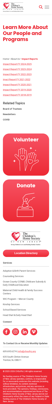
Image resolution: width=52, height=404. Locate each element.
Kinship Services (11, 304)
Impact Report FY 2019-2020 (17, 89)
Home (6, 59)
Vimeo (33, 332)
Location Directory (26, 253)
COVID (6, 119)
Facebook (6, 332)
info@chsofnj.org (27, 351)
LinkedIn (24, 332)
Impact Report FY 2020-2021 (17, 84)
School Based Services (14, 309)
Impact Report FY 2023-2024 (17, 69)
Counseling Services (13, 276)
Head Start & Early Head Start (17, 315)
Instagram (15, 332)
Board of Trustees (12, 109)
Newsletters (9, 114)
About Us (15, 59)
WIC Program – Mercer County (18, 299)
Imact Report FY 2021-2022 (16, 79)
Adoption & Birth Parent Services (19, 271)
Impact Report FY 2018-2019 (17, 95)
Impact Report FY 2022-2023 (17, 74)
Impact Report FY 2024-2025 (17, 64)
